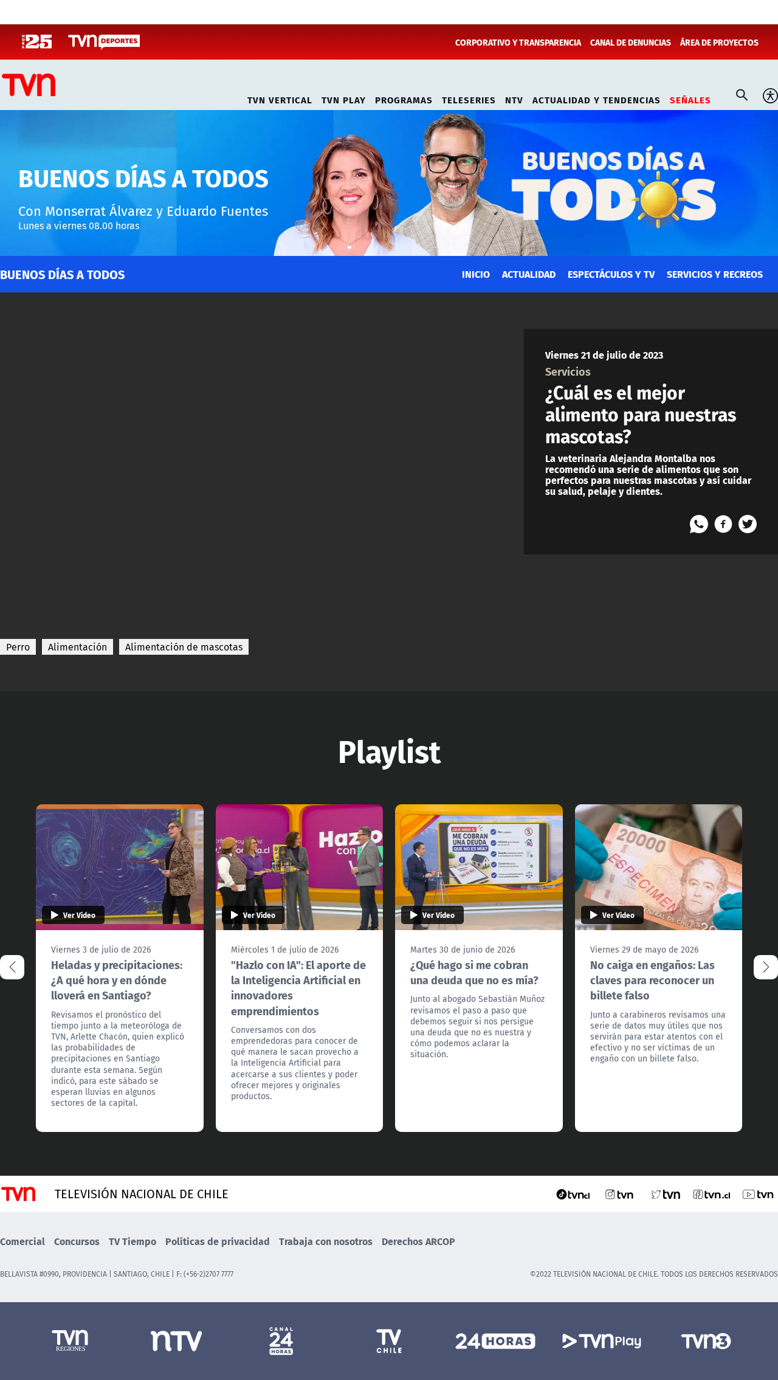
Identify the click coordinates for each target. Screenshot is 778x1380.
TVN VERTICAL (279, 98)
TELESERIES (469, 98)
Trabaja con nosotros (326, 1241)
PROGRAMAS (404, 98)
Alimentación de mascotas (184, 647)
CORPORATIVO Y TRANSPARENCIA (518, 42)
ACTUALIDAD (529, 273)
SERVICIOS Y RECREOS (715, 273)
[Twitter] (747, 524)
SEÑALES (690, 98)
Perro (18, 647)
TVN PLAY (344, 98)
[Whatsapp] (699, 524)
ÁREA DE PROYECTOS (719, 42)
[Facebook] (723, 524)
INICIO (476, 273)
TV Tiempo (132, 1241)
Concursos (77, 1241)
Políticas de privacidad (217, 1241)
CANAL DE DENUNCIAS (630, 42)
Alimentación (77, 647)
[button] (766, 967)
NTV (514, 98)
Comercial (22, 1241)
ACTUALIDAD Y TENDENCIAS (596, 98)
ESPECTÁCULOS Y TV (611, 273)
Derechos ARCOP (418, 1241)
